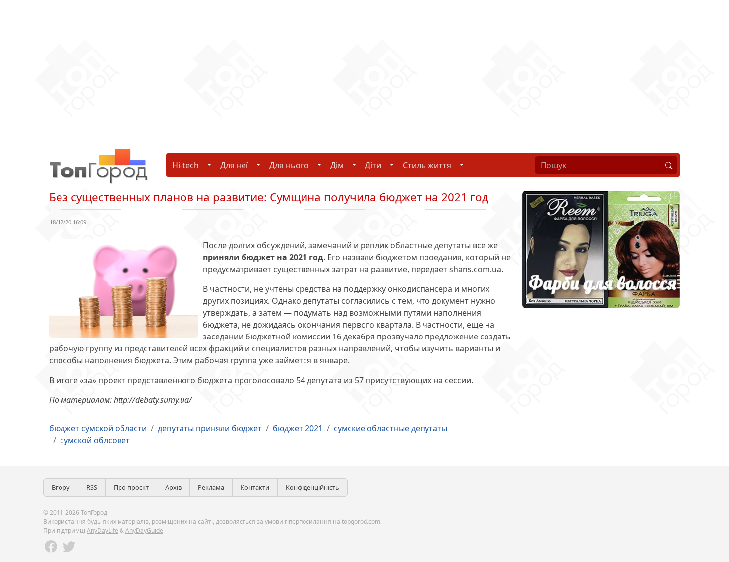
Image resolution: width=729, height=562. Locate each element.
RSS (91, 487)
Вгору (61, 487)
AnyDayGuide (144, 530)
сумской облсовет (95, 440)
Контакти (255, 487)
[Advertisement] (297, 69)
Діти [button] (373, 165)
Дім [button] (337, 165)
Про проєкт (131, 487)
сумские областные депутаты (390, 428)
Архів (173, 487)
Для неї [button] (234, 165)
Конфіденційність (312, 487)
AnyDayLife (102, 530)
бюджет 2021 (298, 428)
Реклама (211, 487)
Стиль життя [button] (427, 165)
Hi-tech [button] (185, 165)
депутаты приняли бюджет (210, 428)
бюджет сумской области (98, 428)
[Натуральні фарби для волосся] (601, 248)
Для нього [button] (289, 165)
